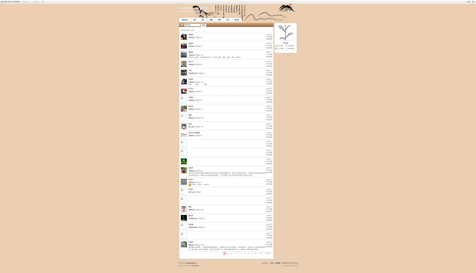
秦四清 (191, 43)
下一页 (267, 253)
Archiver (265, 263)
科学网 (277, 263)
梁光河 (191, 179)
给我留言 (291, 46)
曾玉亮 (191, 168)
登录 (473, 2)
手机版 (271, 263)
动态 (194, 20)
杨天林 (191, 106)
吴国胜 (191, 34)
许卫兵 (285, 43)
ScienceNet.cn (191, 263)
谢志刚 (191, 52)
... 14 (260, 253)
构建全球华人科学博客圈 (11, 2)
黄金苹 (191, 216)
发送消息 (269, 39)
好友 (227, 20)
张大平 (191, 62)
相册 (219, 20)
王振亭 (191, 79)
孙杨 (190, 124)
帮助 (42, 2)
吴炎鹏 (191, 224)
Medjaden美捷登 (194, 133)
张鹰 (190, 115)
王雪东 (191, 189)
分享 (204, 8)
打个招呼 (269, 37)
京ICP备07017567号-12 (289, 263)
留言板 (237, 20)
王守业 (191, 89)
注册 (468, 2)
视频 (211, 20)
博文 (202, 20)
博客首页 (185, 20)
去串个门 (269, 34)
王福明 (191, 97)
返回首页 (25, 2)
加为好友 (281, 46)
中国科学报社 (195, 265)
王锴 (190, 70)
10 (255, 253)
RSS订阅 (36, 2)
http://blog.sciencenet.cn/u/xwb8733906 (193, 11)
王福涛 (191, 242)
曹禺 (190, 207)
